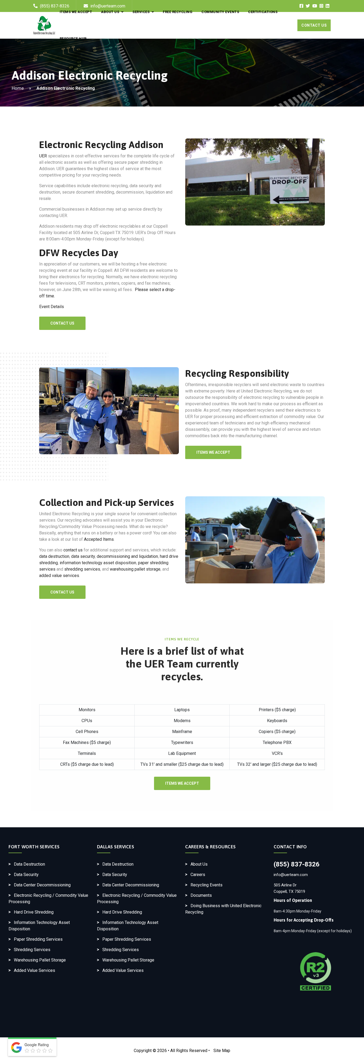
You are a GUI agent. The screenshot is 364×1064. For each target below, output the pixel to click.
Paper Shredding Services (38, 939)
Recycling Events (207, 884)
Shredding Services (32, 949)
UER (43, 155)
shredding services (82, 569)
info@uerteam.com (291, 874)
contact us (73, 550)
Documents (201, 895)
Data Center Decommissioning (42, 884)
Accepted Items (99, 539)
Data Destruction (29, 864)
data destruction (54, 556)
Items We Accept (213, 452)
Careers (198, 874)
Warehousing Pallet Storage (40, 960)
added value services (59, 575)
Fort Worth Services (34, 846)
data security (83, 556)
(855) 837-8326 (296, 864)
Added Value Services (34, 970)
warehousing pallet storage (135, 569)
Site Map (221, 1050)
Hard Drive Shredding (34, 912)
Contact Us (314, 25)
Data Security (26, 874)
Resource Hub (73, 38)
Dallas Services (115, 846)
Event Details (51, 306)
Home (18, 88)
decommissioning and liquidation (127, 556)
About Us (199, 864)
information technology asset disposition (98, 562)
